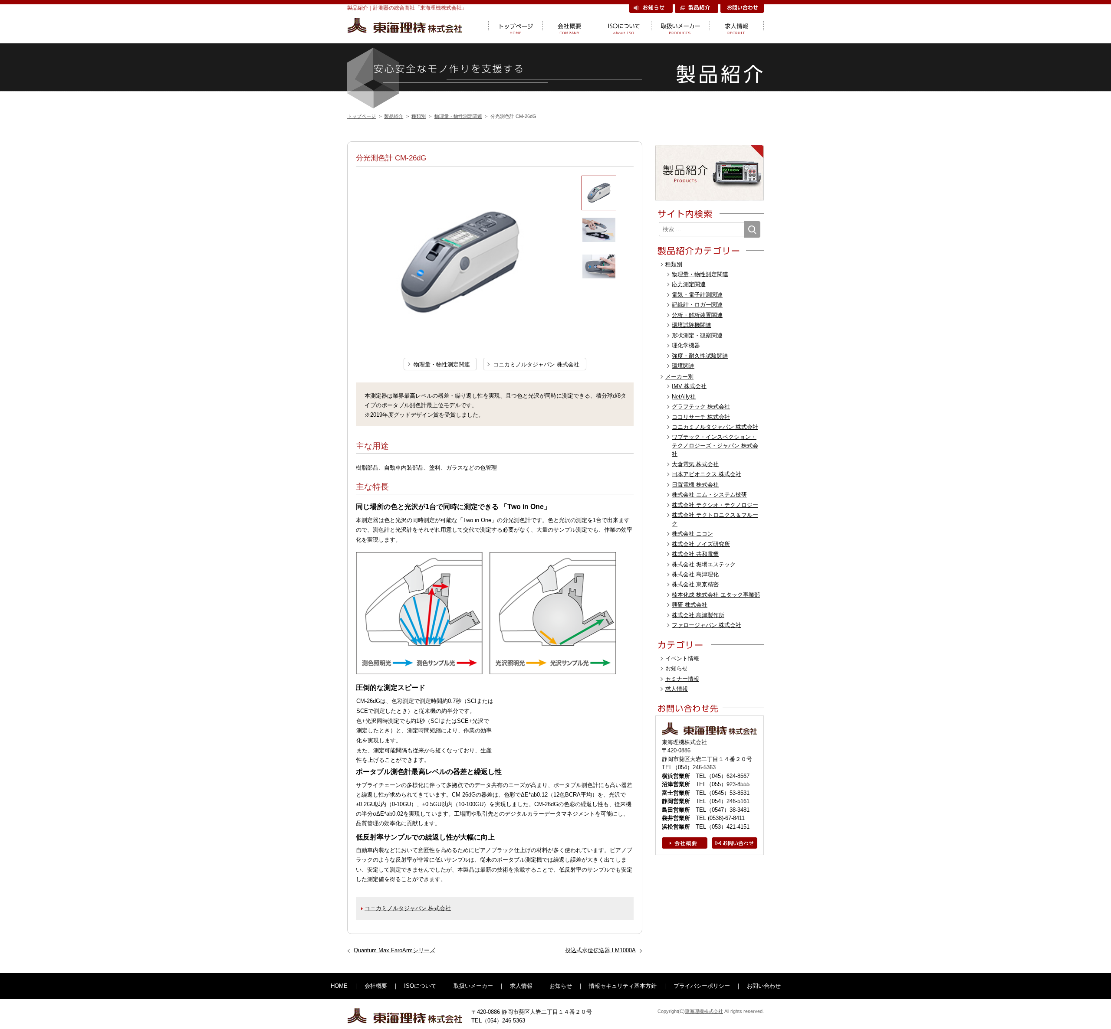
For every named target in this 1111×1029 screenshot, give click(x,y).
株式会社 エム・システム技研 (709, 494)
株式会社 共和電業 (695, 554)
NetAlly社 (684, 396)
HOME (339, 986)
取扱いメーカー (680, 26)
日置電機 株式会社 (695, 484)
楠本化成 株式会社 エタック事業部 (716, 594)
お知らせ (651, 8)
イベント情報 (682, 658)
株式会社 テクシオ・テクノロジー (715, 505)
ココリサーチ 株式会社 (701, 417)
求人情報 (737, 26)
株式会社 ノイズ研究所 (701, 544)
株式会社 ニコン (692, 533)
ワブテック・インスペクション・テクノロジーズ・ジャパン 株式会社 (715, 445)
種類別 (673, 264)
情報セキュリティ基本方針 (623, 986)
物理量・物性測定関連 (442, 364)
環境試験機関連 (691, 325)
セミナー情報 (682, 679)
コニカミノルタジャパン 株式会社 (536, 364)
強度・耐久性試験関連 (700, 356)
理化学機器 (686, 345)
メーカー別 (679, 376)
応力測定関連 (689, 284)
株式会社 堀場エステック (704, 564)
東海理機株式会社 (704, 1011)
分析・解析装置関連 (697, 315)
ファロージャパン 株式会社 (706, 625)
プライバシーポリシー (702, 986)
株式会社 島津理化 (695, 574)
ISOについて (624, 26)
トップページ (515, 26)
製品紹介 (696, 8)
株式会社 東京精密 (695, 584)
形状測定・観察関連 (697, 335)
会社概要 (569, 26)
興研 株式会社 (689, 604)
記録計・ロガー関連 (697, 304)
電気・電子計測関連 (697, 294)
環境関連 (683, 366)
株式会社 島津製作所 (698, 615)
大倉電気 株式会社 (695, 464)
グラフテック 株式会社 (701, 406)
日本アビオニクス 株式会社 (706, 474)
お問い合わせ (742, 8)
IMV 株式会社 (689, 386)
